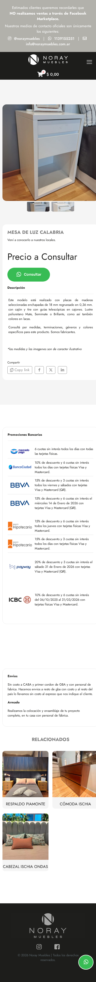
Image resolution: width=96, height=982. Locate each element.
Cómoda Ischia (75, 804)
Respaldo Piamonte (25, 804)
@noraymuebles (27, 38)
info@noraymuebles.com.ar (48, 44)
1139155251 (64, 38)
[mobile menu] (89, 62)
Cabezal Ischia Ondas (25, 866)
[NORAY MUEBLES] (48, 59)
